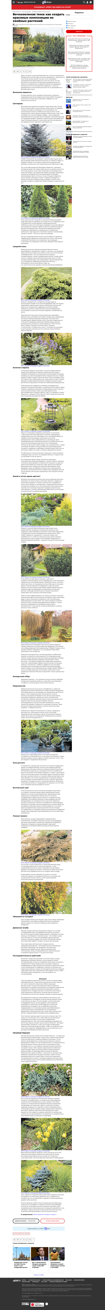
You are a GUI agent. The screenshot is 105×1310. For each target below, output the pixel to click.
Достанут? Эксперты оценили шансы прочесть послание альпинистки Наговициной (82, 91)
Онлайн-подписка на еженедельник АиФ (53, 1280)
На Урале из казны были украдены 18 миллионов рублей (82, 147)
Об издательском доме (34, 1280)
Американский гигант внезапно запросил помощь (81, 100)
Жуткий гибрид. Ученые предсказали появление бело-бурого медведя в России (82, 80)
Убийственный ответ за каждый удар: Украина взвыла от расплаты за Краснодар (79, 60)
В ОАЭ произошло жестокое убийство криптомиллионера (80, 157)
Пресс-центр (69, 1280)
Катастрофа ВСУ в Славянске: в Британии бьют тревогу (81, 122)
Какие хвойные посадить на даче (44, 1214)
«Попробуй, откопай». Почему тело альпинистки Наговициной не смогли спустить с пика (82, 86)
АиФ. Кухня (71, 27)
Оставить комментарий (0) (52, 1221)
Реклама (24, 1280)
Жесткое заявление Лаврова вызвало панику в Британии (82, 127)
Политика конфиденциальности (29, 1299)
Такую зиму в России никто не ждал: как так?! (82, 142)
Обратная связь (26, 1281)
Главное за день (72, 21)
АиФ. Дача (70, 23)
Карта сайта (44, 1281)
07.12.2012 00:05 (17, 11)
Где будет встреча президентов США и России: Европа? (82, 137)
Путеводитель (35, 1281)
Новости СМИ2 (39, 1275)
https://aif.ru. (26, 1296)
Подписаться (79, 31)
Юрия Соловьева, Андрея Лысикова (25, 67)
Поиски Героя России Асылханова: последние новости (81, 111)
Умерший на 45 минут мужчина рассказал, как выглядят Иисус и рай (82, 116)
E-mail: (68, 15)
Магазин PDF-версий (79, 1280)
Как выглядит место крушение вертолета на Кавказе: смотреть (81, 152)
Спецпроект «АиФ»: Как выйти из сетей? (52, 7)
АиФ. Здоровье (72, 25)
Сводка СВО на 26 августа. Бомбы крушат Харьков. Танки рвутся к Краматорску (79, 47)
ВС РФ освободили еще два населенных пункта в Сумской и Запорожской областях (79, 67)
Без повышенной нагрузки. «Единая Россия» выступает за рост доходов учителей (79, 53)
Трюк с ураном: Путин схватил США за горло (82, 105)
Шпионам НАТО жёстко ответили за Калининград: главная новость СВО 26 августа (79, 40)
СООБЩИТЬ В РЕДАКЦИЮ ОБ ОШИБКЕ (58, 1281)
